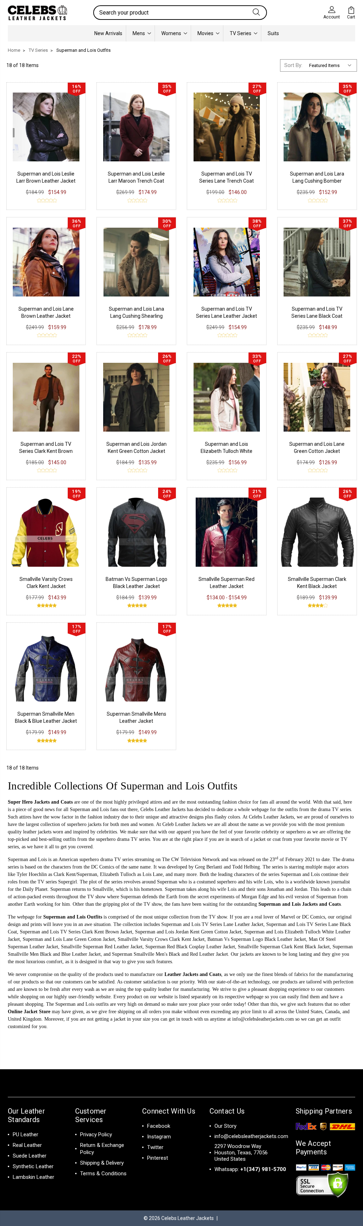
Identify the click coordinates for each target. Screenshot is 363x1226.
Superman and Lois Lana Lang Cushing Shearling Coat (136, 316)
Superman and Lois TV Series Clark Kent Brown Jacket (46, 451)
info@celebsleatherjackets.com (263, 1019)
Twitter (155, 1147)
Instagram (159, 1136)
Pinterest (157, 1158)
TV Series (240, 33)
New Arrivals (108, 33)
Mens (139, 33)
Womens (171, 33)
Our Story (225, 1126)
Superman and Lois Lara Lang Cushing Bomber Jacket (317, 181)
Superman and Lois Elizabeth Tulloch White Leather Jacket (226, 451)
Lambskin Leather (33, 1177)
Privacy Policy (96, 1134)
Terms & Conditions (103, 1173)
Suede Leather (29, 1156)
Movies (205, 33)
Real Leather (27, 1145)
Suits (273, 33)
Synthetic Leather (33, 1166)
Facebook (158, 1126)
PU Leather (25, 1134)
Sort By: (293, 65)
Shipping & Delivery (102, 1163)
